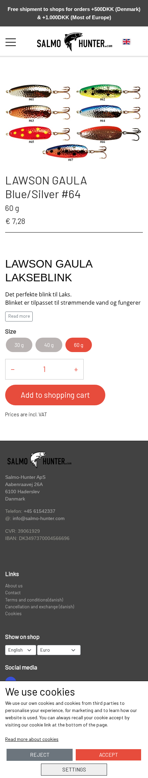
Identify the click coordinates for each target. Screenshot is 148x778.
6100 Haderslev (22, 491)
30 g (19, 345)
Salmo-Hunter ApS (25, 477)
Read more (19, 316)
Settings (74, 769)
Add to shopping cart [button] (55, 394)
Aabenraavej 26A (24, 484)
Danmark (15, 498)
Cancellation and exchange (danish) (39, 606)
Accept (108, 755)
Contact (13, 592)
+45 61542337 (39, 511)
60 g (78, 345)
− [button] (12, 369)
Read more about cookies (32, 739)
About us (14, 585)
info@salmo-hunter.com (39, 518)
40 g (49, 345)
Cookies (13, 613)
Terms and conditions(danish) (34, 599)
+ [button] (76, 369)
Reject (40, 755)
